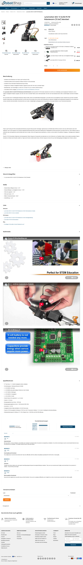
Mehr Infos (6, 54)
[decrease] (50, 65)
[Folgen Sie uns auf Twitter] (41, 558)
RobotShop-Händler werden (40, 536)
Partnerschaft (31, 8)
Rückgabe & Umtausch (6, 538)
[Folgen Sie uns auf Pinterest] (45, 558)
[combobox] (35, 3)
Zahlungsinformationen (5, 544)
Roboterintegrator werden (40, 532)
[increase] (57, 65)
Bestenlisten (55, 540)
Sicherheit (19, 536)
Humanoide (23, 8)
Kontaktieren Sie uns (5, 546)
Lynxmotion (47, 22)
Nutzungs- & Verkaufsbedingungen (24, 534)
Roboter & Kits (12, 11)
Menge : (46, 65)
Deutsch (19, 556)
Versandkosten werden (53, 33)
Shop (6, 8)
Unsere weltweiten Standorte (6, 556)
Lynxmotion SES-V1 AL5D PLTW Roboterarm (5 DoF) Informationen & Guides (19, 210)
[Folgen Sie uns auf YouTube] (47, 558)
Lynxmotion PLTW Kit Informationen (11, 219)
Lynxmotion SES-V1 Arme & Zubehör (11, 212)
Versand (2, 536)
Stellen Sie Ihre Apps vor (40, 540)
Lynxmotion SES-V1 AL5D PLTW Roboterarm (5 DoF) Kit (28, 89)
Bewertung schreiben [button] (68, 426)
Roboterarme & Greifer (21, 11)
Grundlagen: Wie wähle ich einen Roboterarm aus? (14, 224)
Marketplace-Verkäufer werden (41, 534)
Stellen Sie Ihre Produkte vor (40, 538)
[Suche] (48, 3)
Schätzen (7, 499)
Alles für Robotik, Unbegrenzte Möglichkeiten (9, 560)
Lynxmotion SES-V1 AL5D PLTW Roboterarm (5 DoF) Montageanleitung (18, 217)
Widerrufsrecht (4, 547)
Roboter (7, 11)
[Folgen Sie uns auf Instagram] (43, 558)
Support (45, 8)
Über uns (18, 532)
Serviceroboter (14, 8)
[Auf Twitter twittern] (77, 25)
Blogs (54, 534)
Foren (54, 532)
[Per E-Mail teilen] (79, 25)
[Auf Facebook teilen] (72, 25)
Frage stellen (26, 54)
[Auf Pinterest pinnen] (74, 25)
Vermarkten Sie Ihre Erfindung (41, 542)
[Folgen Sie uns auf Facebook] (38, 558)
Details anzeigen (16, 54)
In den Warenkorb (62, 70)
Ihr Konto (3, 532)
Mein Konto (61, 3)
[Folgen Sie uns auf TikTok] (50, 558)
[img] (7, 436)
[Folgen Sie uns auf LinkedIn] (52, 558)
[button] (4, 44)
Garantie (3, 542)
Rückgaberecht (6, 505)
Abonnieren (73, 544)
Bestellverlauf (4, 534)
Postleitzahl (72, 492)
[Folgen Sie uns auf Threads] (54, 558)
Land (4, 492)
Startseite (3, 11)
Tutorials (55, 538)
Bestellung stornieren (5, 540)
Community (39, 8)
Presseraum (19, 538)
